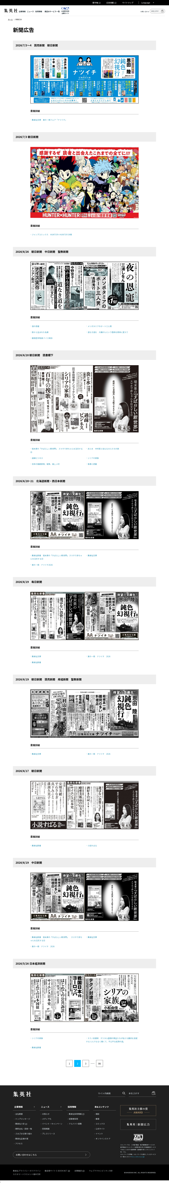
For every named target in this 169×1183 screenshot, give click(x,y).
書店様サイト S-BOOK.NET (56, 1171)
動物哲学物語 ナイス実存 (42, 338)
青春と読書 (92, 464)
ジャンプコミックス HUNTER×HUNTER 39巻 (52, 234)
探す (123, 1093)
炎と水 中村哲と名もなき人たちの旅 (103, 448)
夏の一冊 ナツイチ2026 (42, 564)
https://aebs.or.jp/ (136, 1157)
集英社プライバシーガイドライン (27, 1171)
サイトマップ (127, 2)
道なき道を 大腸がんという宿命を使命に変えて (108, 332)
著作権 (95, 2)
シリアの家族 (93, 458)
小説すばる (92, 845)
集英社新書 (36, 662)
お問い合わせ (144, 12)
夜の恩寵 (35, 326)
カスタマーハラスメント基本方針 (27, 1174)
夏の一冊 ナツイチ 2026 (99, 656)
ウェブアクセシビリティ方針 (101, 1171)
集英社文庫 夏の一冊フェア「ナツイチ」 (49, 120)
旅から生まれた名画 (40, 332)
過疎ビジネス (37, 458)
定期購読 (78, 1171)
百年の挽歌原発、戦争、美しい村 (46, 464)
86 (99, 1063)
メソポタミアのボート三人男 (100, 326)
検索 (162, 11)
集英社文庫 (92, 555)
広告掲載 (110, 2)
